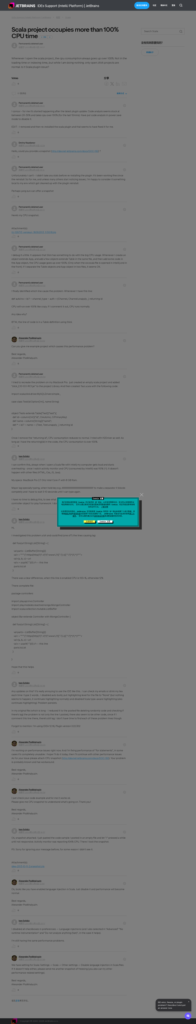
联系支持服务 (141, 5)
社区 (154, 5)
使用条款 (77, 514)
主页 (22, 5)
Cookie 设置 (105, 521)
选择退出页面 (99, 516)
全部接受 (89, 521)
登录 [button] (173, 5)
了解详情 (104, 507)
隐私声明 (68, 514)
